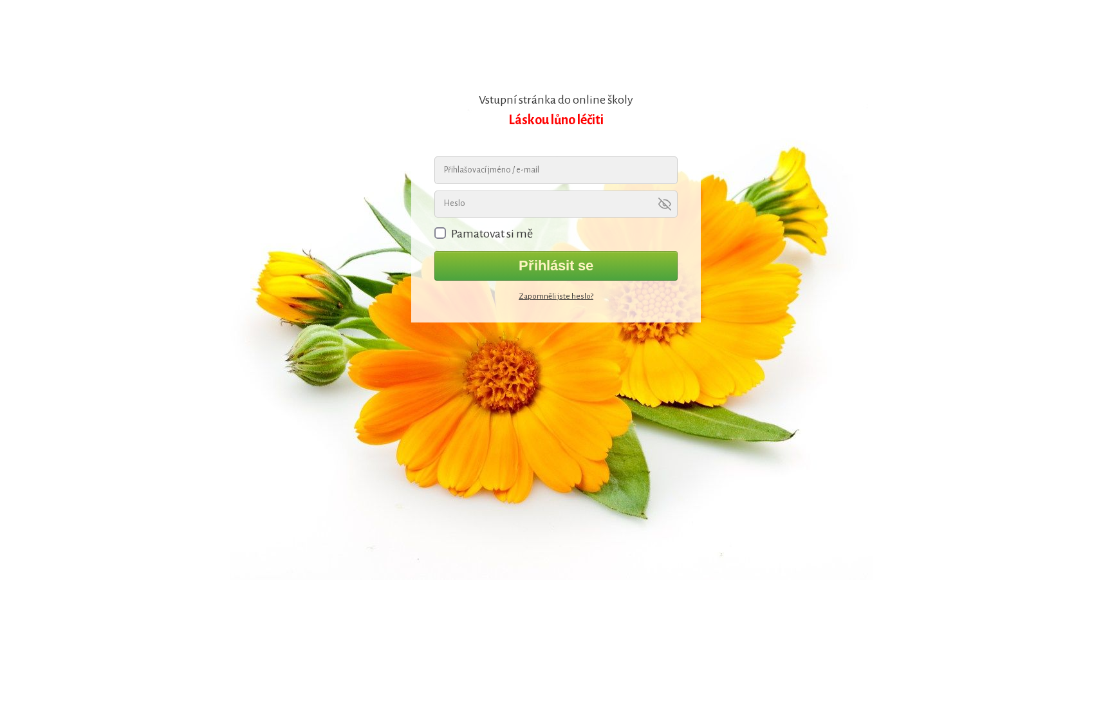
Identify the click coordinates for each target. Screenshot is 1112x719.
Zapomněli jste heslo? (556, 296)
